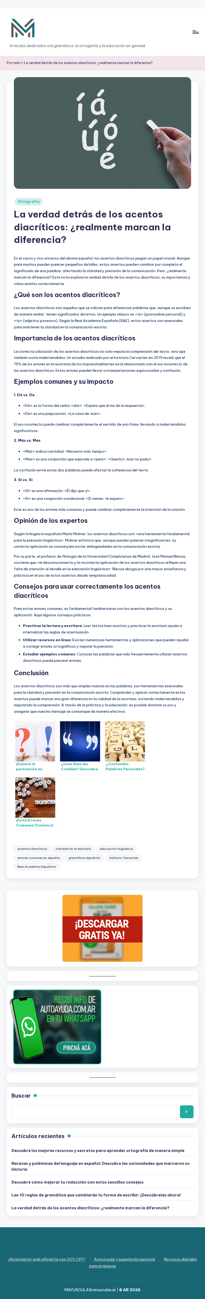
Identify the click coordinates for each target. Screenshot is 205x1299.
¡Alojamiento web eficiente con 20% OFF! (46, 1259)
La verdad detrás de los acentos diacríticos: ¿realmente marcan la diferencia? (90, 1208)
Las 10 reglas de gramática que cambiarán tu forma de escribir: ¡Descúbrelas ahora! (96, 1195)
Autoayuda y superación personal (124, 1259)
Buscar (21, 1095)
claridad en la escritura (73, 849)
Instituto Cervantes (123, 858)
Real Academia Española (36, 867)
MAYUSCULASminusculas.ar (90, 1289)
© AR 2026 (129, 1289)
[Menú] (195, 32)
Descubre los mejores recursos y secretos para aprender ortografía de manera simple (97, 1150)
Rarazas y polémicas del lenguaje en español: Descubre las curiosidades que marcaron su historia (100, 1166)
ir (187, 1111)
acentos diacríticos (32, 849)
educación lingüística (116, 849)
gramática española (84, 858)
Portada (13, 63)
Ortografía (29, 202)
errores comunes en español (38, 858)
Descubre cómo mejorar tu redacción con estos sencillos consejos (77, 1182)
